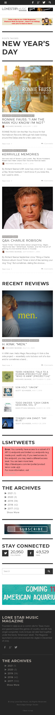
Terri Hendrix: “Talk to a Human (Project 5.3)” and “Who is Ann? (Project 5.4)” (33, 374)
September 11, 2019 (41, 379)
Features (7, 151)
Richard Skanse (14, 126)
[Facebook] (33, 2)
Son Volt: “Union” (27, 387)
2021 (10, 493)
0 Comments (48, 144)
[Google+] (38, 2)
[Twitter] (43, 2)
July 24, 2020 (29, 348)
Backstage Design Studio (27, 705)
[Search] (5, 2)
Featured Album (20, 340)
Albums (6, 116)
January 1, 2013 (30, 126)
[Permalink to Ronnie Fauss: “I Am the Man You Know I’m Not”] (27, 91)
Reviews (16, 116)
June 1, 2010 (28, 164)
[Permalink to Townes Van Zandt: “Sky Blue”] (7, 423)
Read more (6, 144)
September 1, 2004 (31, 252)
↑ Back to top (27, 711)
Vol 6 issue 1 (28, 116)
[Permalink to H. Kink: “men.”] (27, 316)
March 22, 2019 (43, 408)
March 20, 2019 (39, 424)
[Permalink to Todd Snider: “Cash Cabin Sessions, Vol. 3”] (7, 407)
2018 (10, 505)
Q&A (15, 237)
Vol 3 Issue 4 (20, 151)
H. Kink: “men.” (14, 344)
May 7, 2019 (37, 391)
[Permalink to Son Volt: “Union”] (7, 392)
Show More (13, 512)
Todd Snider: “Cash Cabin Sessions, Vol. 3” (32, 404)
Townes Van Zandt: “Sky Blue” (31, 419)
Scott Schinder (23, 391)
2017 (10, 508)
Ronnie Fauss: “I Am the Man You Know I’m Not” (23, 121)
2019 (10, 501)
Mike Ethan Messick (25, 408)
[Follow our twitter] (5, 553)
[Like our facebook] (31, 553)
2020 (10, 497)
